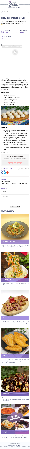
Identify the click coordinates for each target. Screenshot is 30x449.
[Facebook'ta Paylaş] (2, 172)
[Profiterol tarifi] (15, 381)
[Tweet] (5, 172)
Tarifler (10, 8)
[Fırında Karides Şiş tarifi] (15, 266)
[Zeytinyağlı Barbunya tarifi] (15, 228)
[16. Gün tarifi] (15, 419)
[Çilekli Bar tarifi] (15, 305)
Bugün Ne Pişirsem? (16, 8)
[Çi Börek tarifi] (15, 343)
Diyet (19, 169)
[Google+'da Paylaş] (7, 172)
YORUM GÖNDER (15, 206)
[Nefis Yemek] (13, 4)
